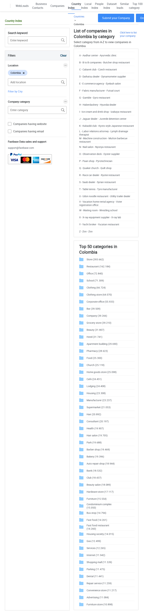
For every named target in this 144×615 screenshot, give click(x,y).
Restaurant (98, 266)
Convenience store (102, 590)
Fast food (97, 520)
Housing (96, 393)
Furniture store (100, 604)
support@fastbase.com (21, 147)
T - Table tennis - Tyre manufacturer (98, 189)
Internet (96, 555)
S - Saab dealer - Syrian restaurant (97, 182)
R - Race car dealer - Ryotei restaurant (99, 175)
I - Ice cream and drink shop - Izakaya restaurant (105, 111)
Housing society (100, 534)
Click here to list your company (128, 34)
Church (95, 365)
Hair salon (97, 435)
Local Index (86, 6)
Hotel (94, 336)
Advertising (98, 597)
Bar (93, 308)
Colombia (79, 24)
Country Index (74, 6)
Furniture (97, 498)
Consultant (98, 421)
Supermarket (99, 407)
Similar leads (123, 6)
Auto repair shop (101, 463)
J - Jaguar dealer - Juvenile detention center (102, 118)
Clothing (96, 287)
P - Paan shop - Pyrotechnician (95, 161)
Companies (57, 6)
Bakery (95, 456)
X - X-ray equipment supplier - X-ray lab (100, 217)
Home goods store (102, 372)
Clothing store (99, 294)
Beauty (95, 329)
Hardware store (100, 491)
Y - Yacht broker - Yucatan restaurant (99, 224)
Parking (96, 569)
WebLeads (22, 6)
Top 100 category (136, 6)
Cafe (94, 379)
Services (96, 548)
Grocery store (99, 322)
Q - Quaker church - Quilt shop (95, 168)
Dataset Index (110, 6)
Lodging (96, 386)
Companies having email (28, 131)
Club (94, 477)
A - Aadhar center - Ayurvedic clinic (97, 55)
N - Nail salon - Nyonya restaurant (97, 147)
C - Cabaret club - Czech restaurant (98, 69)
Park (94, 442)
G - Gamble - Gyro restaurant (94, 97)
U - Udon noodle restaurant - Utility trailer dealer (104, 196)
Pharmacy (97, 351)
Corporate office (100, 301)
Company (97, 315)
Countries (79, 16)
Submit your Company (116, 18)
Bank (94, 470)
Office (95, 273)
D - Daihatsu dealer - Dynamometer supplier (102, 76)
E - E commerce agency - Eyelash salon (100, 83)
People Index (97, 6)
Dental (95, 576)
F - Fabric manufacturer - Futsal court (99, 90)
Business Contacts (39, 6)
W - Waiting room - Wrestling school (98, 210)
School (95, 280)
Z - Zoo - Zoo (86, 231)
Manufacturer (99, 400)
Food (94, 358)
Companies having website (30, 124)
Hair (94, 414)
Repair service (99, 583)
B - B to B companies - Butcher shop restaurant (104, 62)
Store (95, 259)
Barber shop (98, 449)
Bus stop (96, 512)
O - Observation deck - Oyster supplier (99, 154)
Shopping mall (99, 562)
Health (95, 428)
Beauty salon (99, 484)
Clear (63, 55)
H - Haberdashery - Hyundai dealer (97, 104)
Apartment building (102, 344)
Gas (94, 541)
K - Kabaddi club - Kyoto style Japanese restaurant (106, 125)
